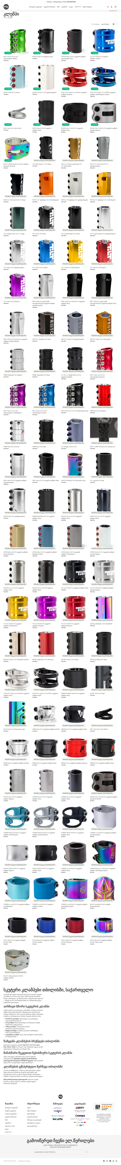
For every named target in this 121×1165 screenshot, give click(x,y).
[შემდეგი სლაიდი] (28, 41)
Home (5, 17)
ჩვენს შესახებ (31, 1114)
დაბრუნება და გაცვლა (33, 1123)
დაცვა (7, 1129)
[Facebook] (104, 1161)
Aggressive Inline (10, 1126)
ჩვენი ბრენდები (31, 1111)
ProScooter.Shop (12, 1161)
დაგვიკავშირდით (32, 1126)
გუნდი (29, 1107)
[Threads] (116, 1161)
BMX (6, 1120)
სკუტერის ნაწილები (10, 1117)
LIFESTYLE (8, 1132)
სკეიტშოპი (8, 1123)
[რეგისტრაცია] (86, 1152)
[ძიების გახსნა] (108, 7)
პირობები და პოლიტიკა (24, 1161)
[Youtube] (110, 1161)
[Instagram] (107, 1161)
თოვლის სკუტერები (11, 1114)
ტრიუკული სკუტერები (11, 1107)
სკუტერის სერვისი (32, 1117)
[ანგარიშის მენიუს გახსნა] (112, 7)
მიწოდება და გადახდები (34, 1120)
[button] (106, 24)
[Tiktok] (113, 1161)
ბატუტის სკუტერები (10, 1111)
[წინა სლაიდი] (6, 41)
